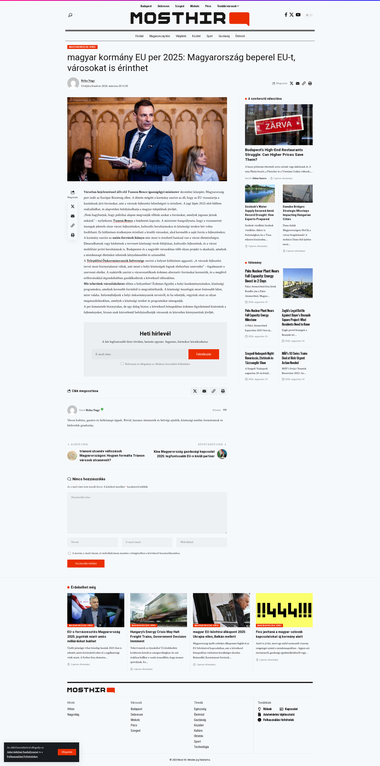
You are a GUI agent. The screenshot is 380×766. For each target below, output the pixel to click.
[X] (291, 14)
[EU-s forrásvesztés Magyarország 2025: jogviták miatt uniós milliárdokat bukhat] (95, 610)
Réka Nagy (88, 80)
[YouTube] (298, 14)
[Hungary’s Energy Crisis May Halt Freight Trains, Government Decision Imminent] (158, 610)
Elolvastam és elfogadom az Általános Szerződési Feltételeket (157, 364)
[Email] (297, 83)
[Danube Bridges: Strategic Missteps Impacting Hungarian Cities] (298, 194)
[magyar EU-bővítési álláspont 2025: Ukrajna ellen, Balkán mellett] (221, 610)
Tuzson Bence (123, 221)
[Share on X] (291, 83)
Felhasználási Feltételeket (22, 756)
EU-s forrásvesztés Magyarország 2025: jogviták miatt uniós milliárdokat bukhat (93, 636)
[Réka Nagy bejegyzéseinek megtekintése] (72, 410)
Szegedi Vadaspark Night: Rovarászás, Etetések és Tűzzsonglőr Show (259, 358)
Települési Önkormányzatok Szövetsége (115, 261)
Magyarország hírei (82, 46)
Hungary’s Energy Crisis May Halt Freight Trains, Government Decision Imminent (158, 636)
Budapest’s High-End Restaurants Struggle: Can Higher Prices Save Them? (274, 155)
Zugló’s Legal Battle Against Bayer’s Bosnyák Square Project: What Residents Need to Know (296, 317)
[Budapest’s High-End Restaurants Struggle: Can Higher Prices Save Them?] (279, 124)
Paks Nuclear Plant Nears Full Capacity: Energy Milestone (259, 315)
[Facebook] (286, 14)
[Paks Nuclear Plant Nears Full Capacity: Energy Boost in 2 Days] (298, 283)
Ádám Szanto (259, 178)
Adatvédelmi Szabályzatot (22, 752)
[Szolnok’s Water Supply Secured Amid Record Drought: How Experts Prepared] (260, 194)
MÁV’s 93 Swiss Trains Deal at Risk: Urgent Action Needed (294, 358)
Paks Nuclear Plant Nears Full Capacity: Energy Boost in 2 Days (262, 275)
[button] (67, 752)
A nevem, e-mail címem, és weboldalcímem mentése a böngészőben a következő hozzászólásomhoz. (126, 553)
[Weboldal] (225, 410)
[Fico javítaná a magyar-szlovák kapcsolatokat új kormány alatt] (284, 610)
